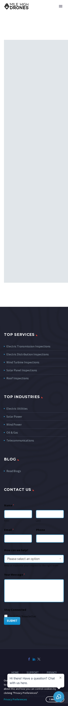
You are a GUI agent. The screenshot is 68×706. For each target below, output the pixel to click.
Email (9, 530)
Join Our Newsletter (23, 616)
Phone (40, 530)
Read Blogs (13, 471)
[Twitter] (38, 659)
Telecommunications (20, 440)
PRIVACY (52, 672)
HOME (15, 672)
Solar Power (14, 416)
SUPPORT (33, 672)
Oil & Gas (12, 432)
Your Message (14, 574)
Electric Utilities (17, 408)
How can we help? (16, 550)
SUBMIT (12, 620)
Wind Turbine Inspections (22, 362)
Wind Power (14, 424)
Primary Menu (60, 6)
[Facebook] (29, 659)
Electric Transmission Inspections (28, 346)
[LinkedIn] (34, 659)
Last (38, 520)
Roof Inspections (17, 378)
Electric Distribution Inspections (27, 354)
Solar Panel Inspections (21, 370)
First (6, 520)
